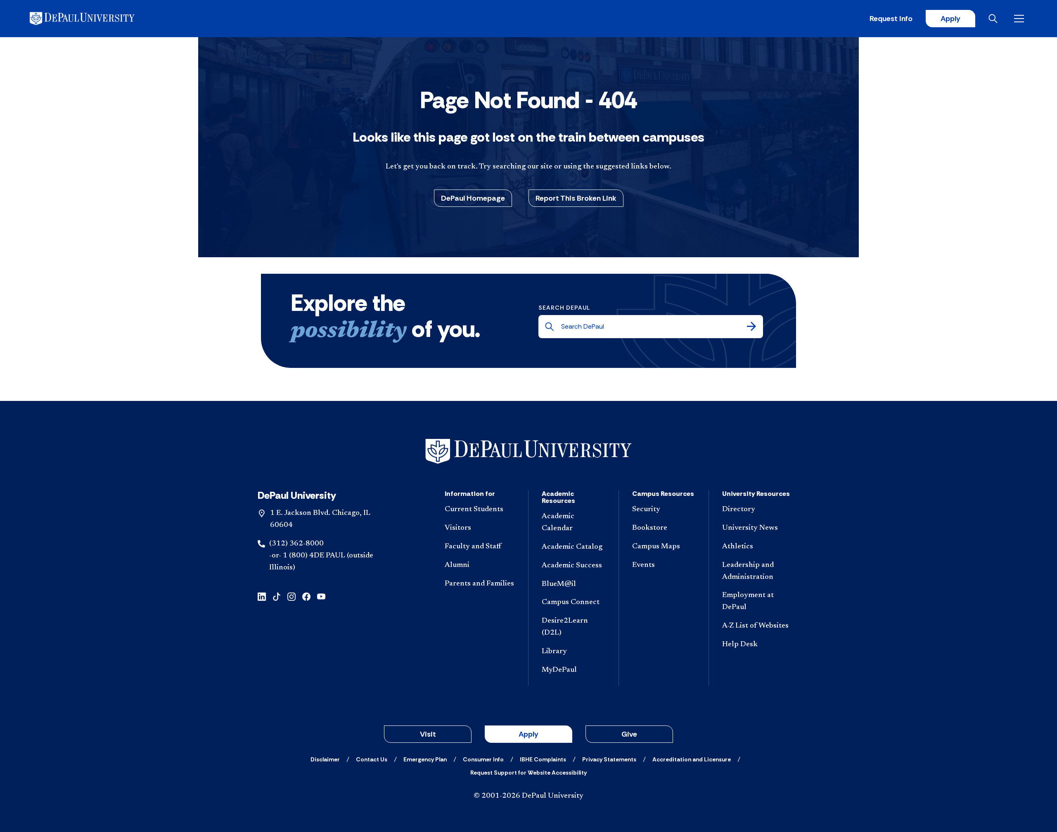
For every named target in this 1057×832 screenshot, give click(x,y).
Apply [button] (528, 734)
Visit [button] (428, 734)
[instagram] (291, 595)
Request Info (891, 19)
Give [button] (629, 734)
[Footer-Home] (528, 451)
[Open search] (994, 18)
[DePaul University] (94, 18)
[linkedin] (262, 595)
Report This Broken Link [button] (576, 198)
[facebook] (306, 595)
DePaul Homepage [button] (473, 198)
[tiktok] (277, 595)
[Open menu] (1020, 18)
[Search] (751, 327)
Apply (950, 19)
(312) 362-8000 (296, 544)
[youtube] (321, 595)
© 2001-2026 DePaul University (528, 796)
